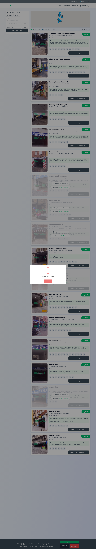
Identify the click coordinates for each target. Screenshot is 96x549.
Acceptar (48, 281)
